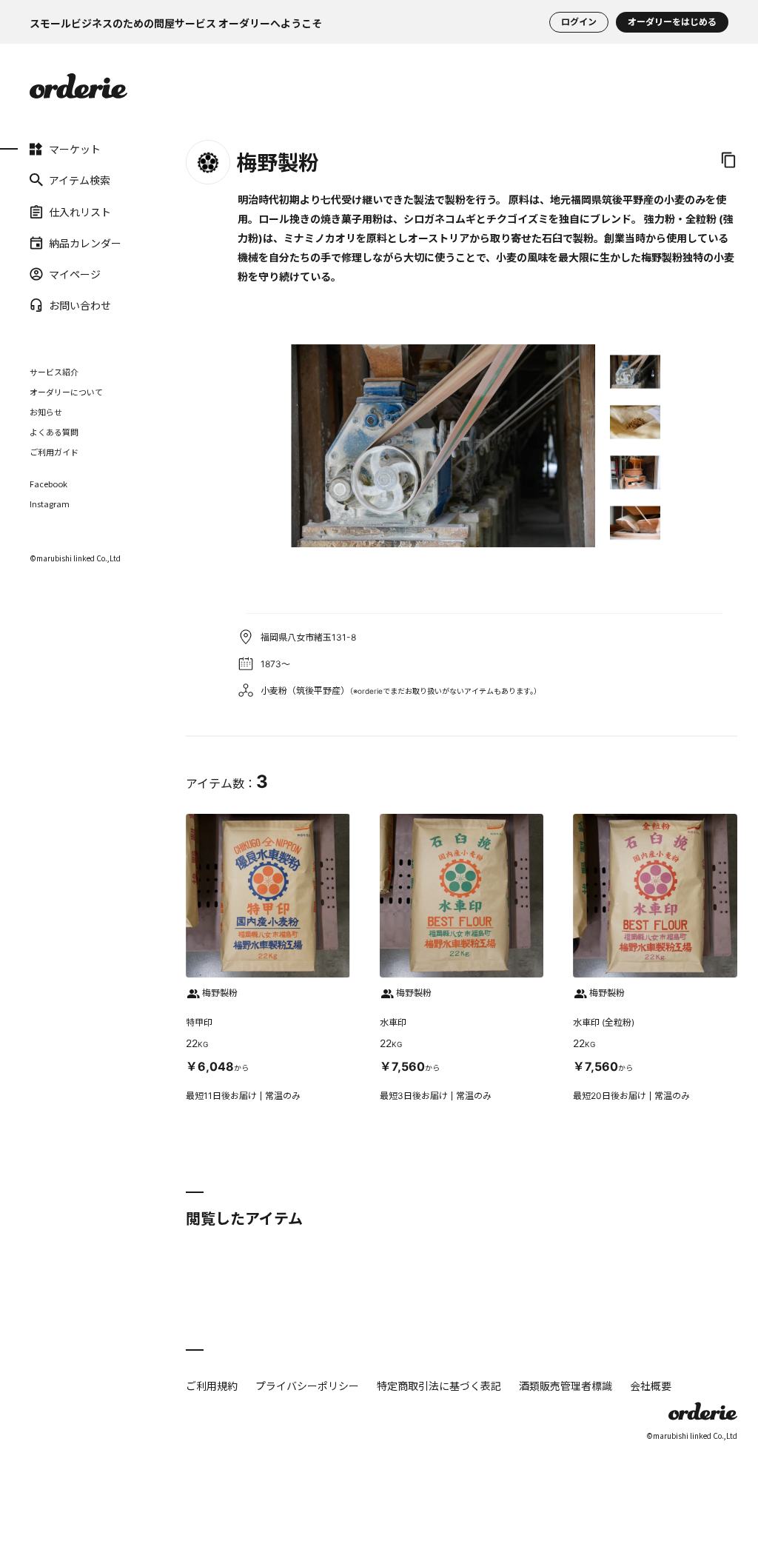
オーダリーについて (66, 392)
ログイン (579, 21)
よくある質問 (54, 432)
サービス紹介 (54, 372)
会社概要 (650, 1385)
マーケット (50, 149)
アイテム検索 (50, 180)
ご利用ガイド (54, 452)
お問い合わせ (50, 305)
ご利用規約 (212, 1385)
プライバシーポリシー (307, 1385)
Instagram (50, 504)
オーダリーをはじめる (672, 21)
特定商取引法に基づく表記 (439, 1385)
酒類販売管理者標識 (565, 1385)
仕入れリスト (50, 211)
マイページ (50, 274)
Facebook (48, 484)
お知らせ (46, 412)
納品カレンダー (50, 243)
